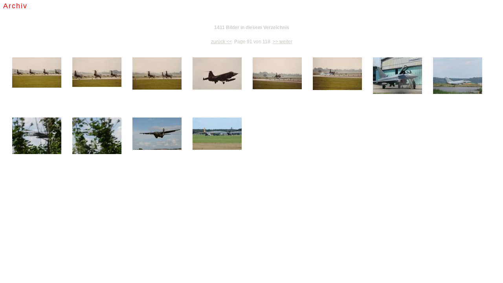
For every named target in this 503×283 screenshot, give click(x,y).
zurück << (221, 41)
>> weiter (282, 41)
